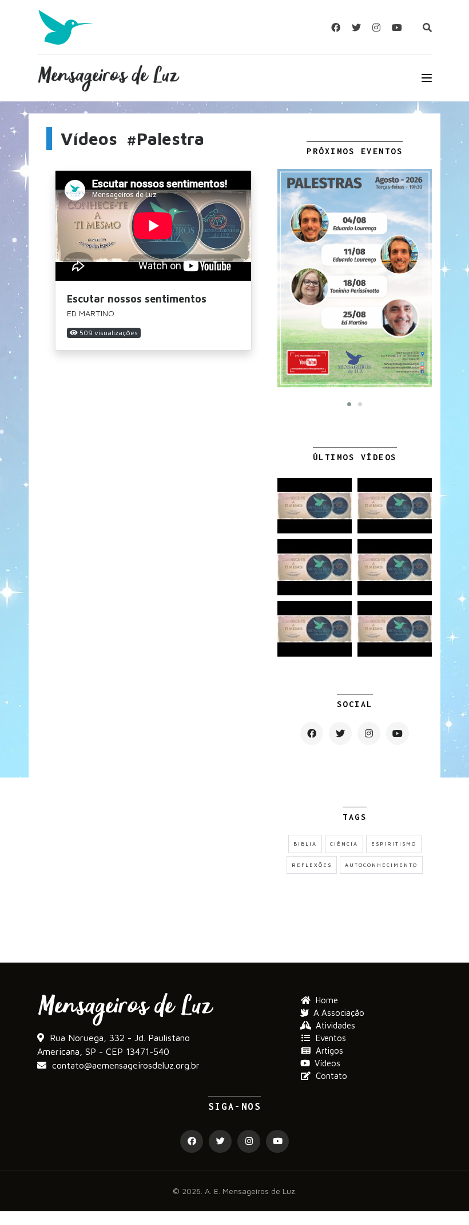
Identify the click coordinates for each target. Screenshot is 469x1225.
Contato (331, 1076)
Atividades (335, 1025)
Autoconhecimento (381, 865)
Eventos (331, 1038)
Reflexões (312, 865)
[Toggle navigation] (427, 78)
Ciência (344, 844)
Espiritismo (393, 844)
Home (327, 1000)
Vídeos (327, 1063)
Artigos (329, 1050)
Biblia (305, 844)
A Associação (338, 1013)
